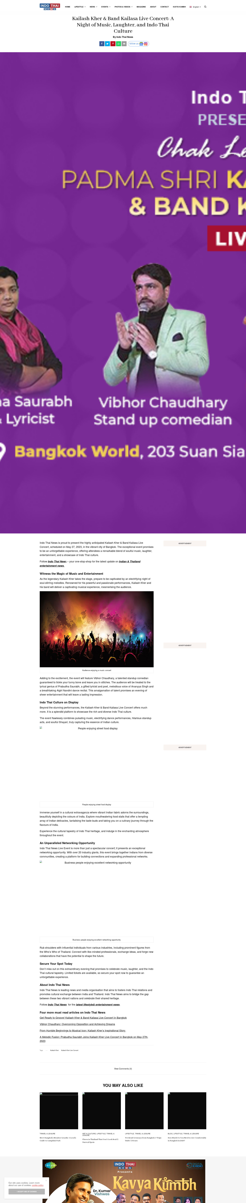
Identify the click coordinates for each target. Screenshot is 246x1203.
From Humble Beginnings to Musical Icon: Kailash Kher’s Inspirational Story (83, 1030)
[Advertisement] (185, 593)
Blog (170, 1133)
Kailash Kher (54, 1050)
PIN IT (98, 630)
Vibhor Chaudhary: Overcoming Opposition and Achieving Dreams (77, 1024)
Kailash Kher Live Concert (69, 1050)
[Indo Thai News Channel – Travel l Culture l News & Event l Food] (50, 6)
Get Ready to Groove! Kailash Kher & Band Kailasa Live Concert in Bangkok (83, 1017)
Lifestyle (101, 1133)
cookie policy (37, 1185)
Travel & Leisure (47, 1133)
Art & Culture (89, 1133)
